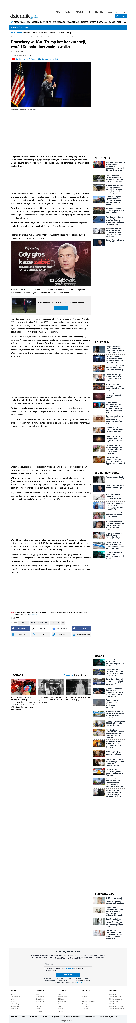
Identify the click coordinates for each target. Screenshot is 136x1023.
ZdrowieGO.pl (99, 12)
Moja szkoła (62, 1001)
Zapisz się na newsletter (50, 59)
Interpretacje (15, 1006)
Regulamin (56, 1017)
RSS (123, 1017)
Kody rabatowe (63, 996)
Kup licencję (33, 614)
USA (46, 623)
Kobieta (60, 994)
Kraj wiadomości (83, 675)
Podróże (38, 1008)
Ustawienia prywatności (108, 1017)
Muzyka (60, 1008)
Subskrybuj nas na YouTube (25, 59)
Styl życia (85, 1008)
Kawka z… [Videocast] (48, 33)
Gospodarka (40, 999)
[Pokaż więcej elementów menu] (125, 22)
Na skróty (14, 991)
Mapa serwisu (90, 1017)
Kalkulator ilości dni (115, 996)
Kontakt (14, 1017)
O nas (23, 1017)
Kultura (60, 1011)
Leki (83, 999)
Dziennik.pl (40, 991)
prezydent (23, 623)
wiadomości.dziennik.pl (25, 36)
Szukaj (122, 16)
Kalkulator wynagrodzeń (116, 1008)
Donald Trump (37, 623)
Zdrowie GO (35, 33)
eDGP (13, 999)
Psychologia (85, 1006)
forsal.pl (67, 12)
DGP (88, 12)
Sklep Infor (14, 1008)
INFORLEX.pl (79, 12)
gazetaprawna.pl (113, 12)
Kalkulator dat (113, 994)
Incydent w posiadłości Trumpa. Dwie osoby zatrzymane (61, 303)
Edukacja (61, 999)
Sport (37, 1004)
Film (59, 1006)
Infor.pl (13, 994)
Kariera (44, 1017)
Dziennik (13, 36)
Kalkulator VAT (113, 1001)
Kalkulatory (113, 991)
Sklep (123, 12)
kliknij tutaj (79, 982)
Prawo (84, 994)
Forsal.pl (13, 1001)
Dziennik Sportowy (64, 33)
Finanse (84, 996)
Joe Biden (55, 623)
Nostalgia (26, 33)
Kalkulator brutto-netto (116, 1006)
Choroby (84, 1004)
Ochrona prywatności (72, 1017)
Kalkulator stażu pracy (116, 999)
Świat (27, 27)
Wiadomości (16, 27)
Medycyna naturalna (88, 1001)
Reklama (33, 1017)
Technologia (40, 996)
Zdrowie (38, 1006)
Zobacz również (60, 308)
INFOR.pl (57, 12)
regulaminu (69, 968)
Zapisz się (68, 975)
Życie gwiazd (62, 1004)
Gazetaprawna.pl (16, 996)
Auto (37, 994)
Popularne (68, 675)
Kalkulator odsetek (114, 1004)
